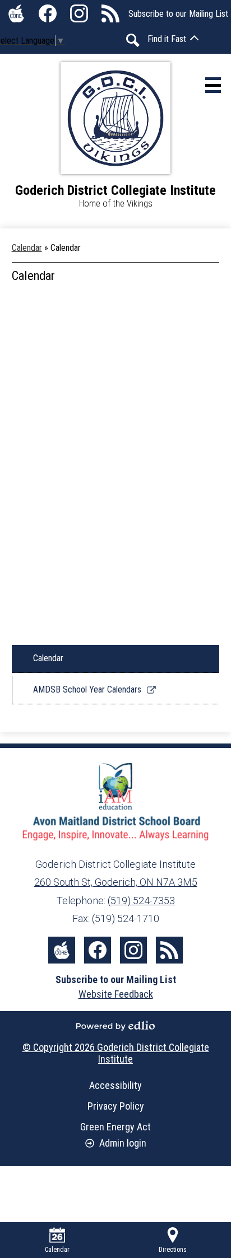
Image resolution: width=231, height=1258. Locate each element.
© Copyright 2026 (115, 1053)
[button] (172, 39)
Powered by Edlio (115, 1025)
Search (133, 40)
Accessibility (115, 1085)
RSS (110, 13)
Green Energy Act (115, 1127)
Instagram (79, 13)
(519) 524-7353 (141, 900)
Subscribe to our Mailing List (178, 13)
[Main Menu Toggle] (213, 85)
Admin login (122, 1143)
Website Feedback (115, 994)
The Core (16, 13)
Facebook (47, 13)
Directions (173, 1250)
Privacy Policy (115, 1106)
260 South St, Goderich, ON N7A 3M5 (115, 882)
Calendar (27, 247)
